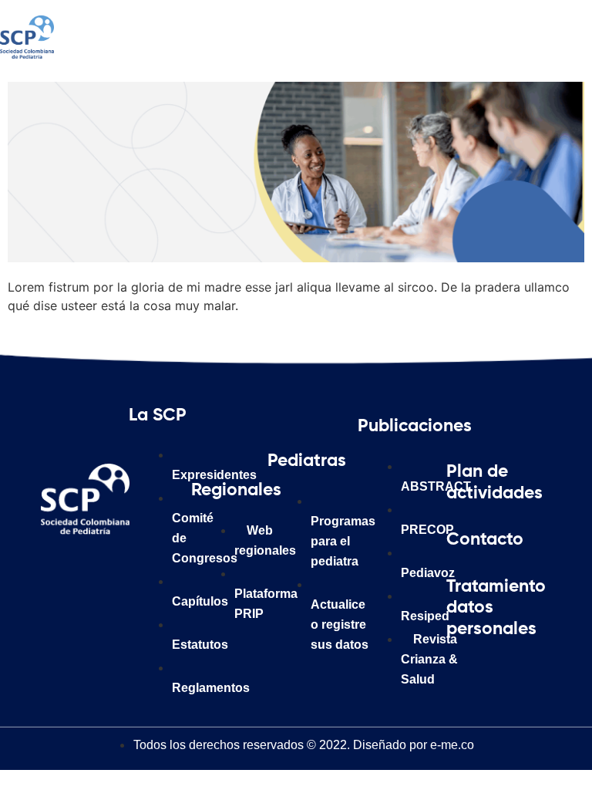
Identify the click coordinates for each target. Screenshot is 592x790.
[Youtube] (106, 608)
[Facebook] (64, 569)
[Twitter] (64, 608)
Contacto (484, 540)
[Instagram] (106, 569)
